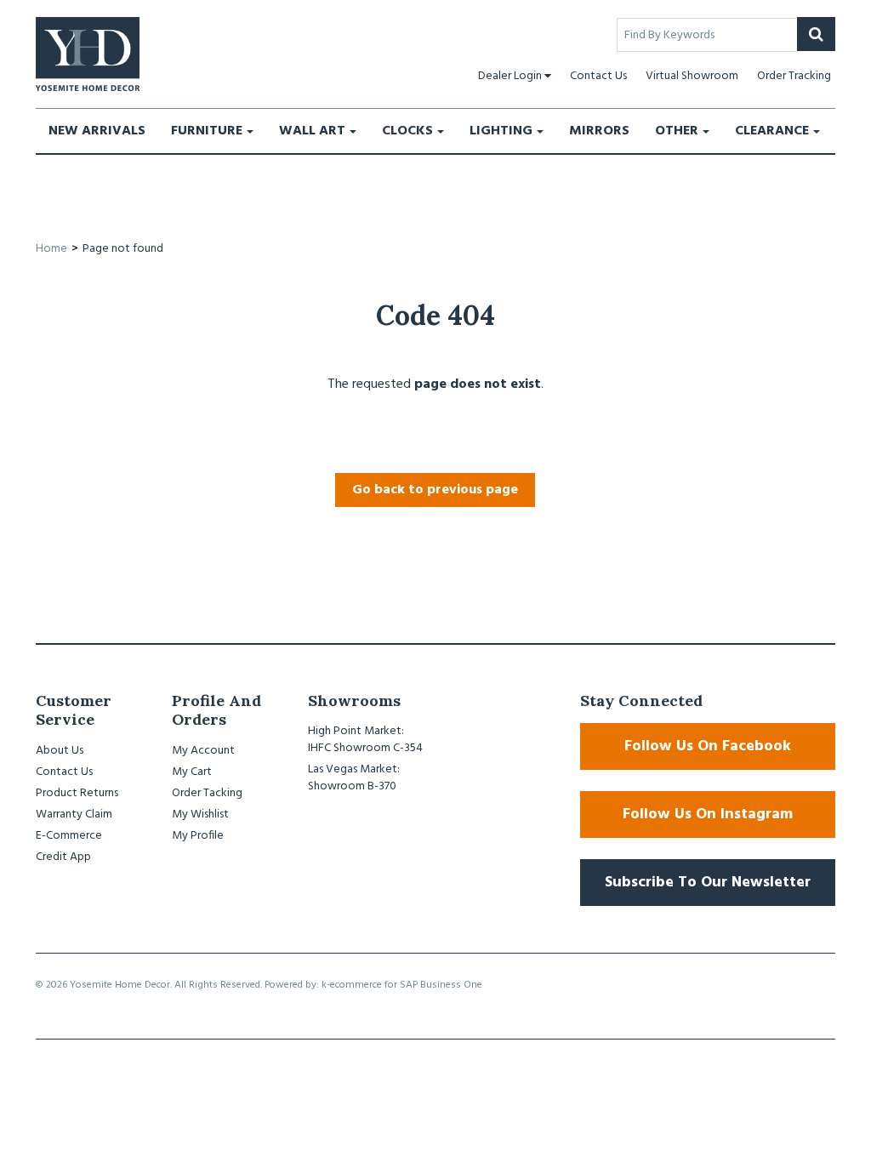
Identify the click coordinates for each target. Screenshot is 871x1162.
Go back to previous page (435, 490)
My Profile (198, 836)
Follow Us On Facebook (707, 746)
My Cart (192, 772)
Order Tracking (794, 76)
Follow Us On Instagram (708, 814)
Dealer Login (510, 76)
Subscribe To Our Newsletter (708, 882)
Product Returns (77, 793)
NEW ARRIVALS (96, 131)
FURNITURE (206, 131)
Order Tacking (207, 793)
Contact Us (598, 76)
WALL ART (312, 131)
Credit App (63, 857)
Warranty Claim (74, 814)
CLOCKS (407, 131)
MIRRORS (599, 131)
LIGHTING (501, 131)
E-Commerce (69, 836)
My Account (203, 750)
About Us (59, 750)
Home (51, 249)
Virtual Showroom (692, 76)
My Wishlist (200, 814)
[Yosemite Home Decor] (87, 54)
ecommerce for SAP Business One (406, 985)
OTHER (676, 131)
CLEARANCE (772, 131)
